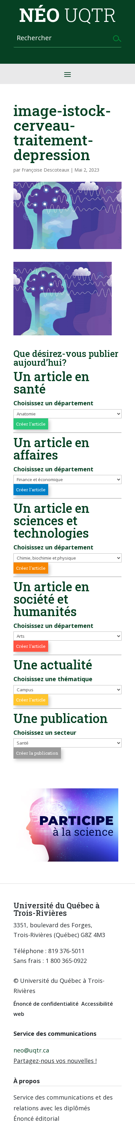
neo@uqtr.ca (31, 1050)
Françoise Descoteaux (45, 170)
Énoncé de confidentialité (46, 1003)
